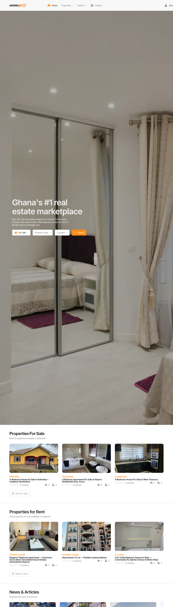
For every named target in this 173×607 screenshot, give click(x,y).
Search (81, 232)
